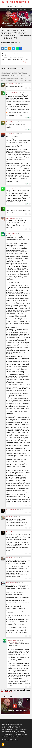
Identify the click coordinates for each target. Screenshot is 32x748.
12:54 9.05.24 (18, 188)
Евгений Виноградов (11, 92)
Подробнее (26, 62)
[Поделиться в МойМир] (20, 48)
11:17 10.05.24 (20, 532)
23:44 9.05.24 (18, 233)
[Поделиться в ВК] (2, 48)
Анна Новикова (10, 208)
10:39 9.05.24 (21, 83)
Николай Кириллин (11, 122)
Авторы (26, 9)
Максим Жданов (10, 233)
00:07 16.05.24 (20, 640)
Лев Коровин (9, 516)
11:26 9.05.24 (20, 121)
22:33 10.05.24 (18, 557)
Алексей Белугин (10, 188)
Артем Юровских (11, 582)
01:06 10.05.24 (20, 509)
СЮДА (7, 741)
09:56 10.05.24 (16, 516)
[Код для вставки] (29, 12)
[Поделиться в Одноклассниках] (9, 48)
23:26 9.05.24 (19, 218)
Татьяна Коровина (11, 133)
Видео (13, 9)
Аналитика (19, 9)
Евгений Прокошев (11, 509)
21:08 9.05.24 (18, 208)
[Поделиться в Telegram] (6, 48)
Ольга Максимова (11, 218)
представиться (6, 692)
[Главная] (16, 4)
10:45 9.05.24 (21, 92)
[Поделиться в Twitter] (13, 48)
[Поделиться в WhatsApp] (17, 48)
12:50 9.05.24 (20, 133)
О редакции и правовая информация (12, 736)
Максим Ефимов (10, 557)
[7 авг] (15, 714)
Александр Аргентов (12, 83)
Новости (7, 9)
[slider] (16, 27)
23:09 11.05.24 (19, 582)
